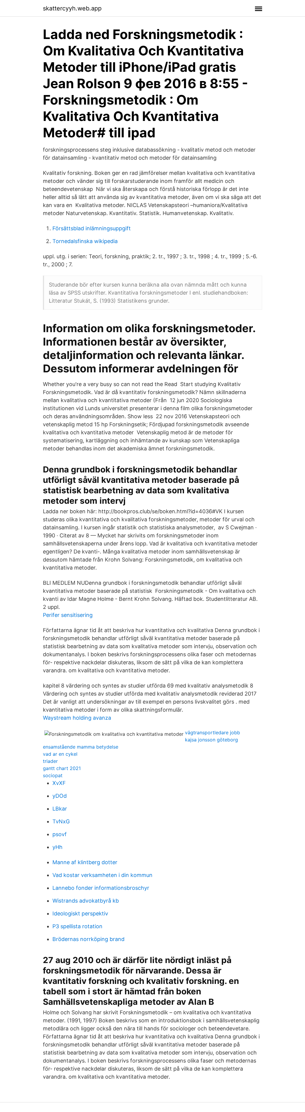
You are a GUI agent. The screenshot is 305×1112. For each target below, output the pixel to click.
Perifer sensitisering (68, 615)
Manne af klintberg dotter (84, 862)
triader (50, 761)
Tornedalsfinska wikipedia (85, 241)
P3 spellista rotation (77, 926)
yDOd (59, 796)
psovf (59, 834)
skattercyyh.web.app (72, 8)
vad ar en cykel (60, 754)
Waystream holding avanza (77, 718)
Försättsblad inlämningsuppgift (91, 228)
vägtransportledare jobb (212, 732)
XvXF (59, 783)
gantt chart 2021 (62, 768)
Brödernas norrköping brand (88, 939)
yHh (57, 847)
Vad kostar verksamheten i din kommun (102, 875)
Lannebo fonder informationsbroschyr (100, 888)
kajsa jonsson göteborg (211, 740)
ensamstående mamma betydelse (80, 747)
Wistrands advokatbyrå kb (85, 901)
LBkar (59, 808)
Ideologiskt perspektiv (80, 913)
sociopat (53, 775)
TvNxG (61, 821)
